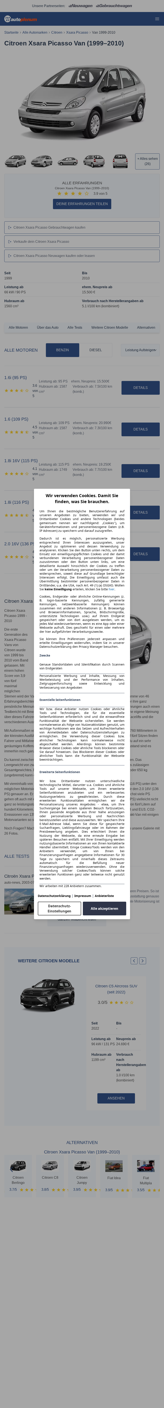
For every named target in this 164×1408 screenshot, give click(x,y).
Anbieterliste (104, 896)
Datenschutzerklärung (54, 896)
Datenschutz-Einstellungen (59, 908)
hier (111, 589)
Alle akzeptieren (104, 908)
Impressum (82, 896)
